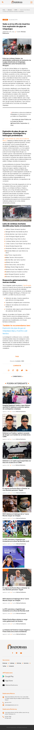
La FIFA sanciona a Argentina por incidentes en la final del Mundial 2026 (16, 540)
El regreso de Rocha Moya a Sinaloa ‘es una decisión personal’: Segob (16, 489)
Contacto (11, 666)
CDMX (15, 9)
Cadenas (12, 663)
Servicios (26, 663)
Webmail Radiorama (11, 685)
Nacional (10, 9)
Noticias (19, 663)
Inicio (4, 9)
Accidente (17, 361)
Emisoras (5, 663)
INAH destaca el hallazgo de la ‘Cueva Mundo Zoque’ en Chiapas (16, 515)
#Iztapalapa (13, 114)
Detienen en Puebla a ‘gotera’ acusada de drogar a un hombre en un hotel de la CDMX (16, 434)
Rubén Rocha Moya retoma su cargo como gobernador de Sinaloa (15, 620)
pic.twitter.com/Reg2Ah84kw (18, 116)
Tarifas (4, 666)
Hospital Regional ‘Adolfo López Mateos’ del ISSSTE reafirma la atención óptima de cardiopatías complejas (16, 407)
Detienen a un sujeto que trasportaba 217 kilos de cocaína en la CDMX (17, 461)
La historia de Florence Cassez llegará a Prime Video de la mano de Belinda (16, 630)
